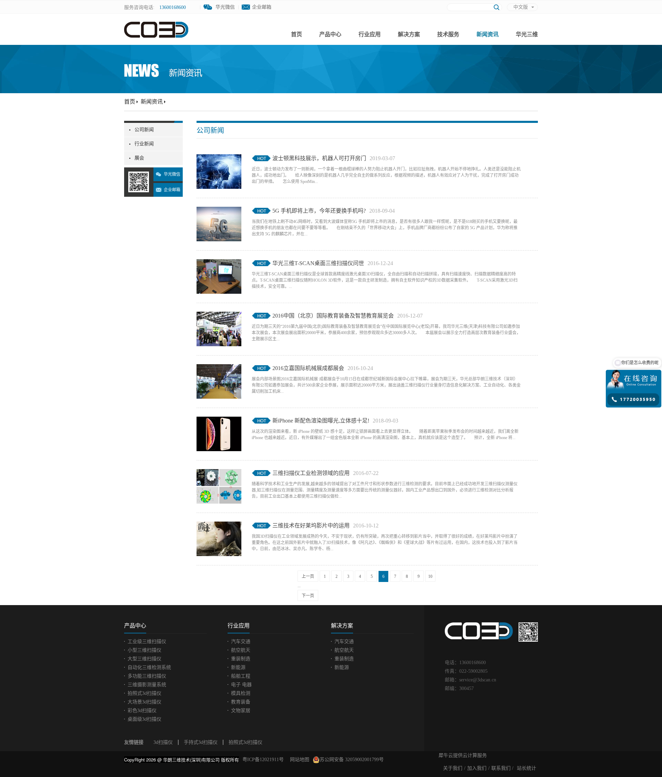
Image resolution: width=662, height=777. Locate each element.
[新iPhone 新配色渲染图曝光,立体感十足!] (219, 420)
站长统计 (526, 768)
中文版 (520, 7)
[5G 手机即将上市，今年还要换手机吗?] (219, 210)
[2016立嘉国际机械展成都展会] (219, 368)
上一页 (308, 576)
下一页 (308, 595)
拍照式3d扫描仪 (245, 742)
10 (430, 576)
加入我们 (477, 768)
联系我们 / (502, 768)
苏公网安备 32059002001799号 (352, 759)
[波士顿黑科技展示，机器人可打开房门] (219, 158)
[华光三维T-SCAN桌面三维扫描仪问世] (219, 263)
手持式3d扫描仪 (201, 742)
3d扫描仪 (163, 742)
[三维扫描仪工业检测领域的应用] (219, 473)
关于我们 (452, 768)
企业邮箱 (261, 7)
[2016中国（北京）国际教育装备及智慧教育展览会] (219, 315)
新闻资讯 (152, 102)
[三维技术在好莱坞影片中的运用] (219, 525)
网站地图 (298, 759)
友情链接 (133, 742)
